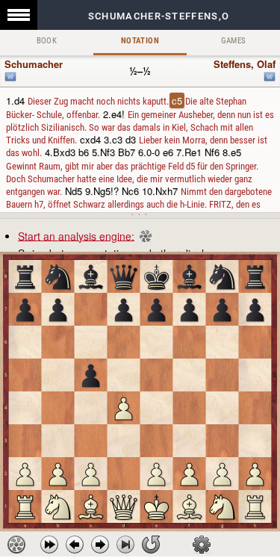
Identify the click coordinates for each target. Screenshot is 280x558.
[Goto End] (125, 545)
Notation (140, 41)
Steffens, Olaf (245, 64)
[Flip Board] (151, 545)
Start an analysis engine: (76, 235)
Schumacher (33, 64)
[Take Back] (75, 545)
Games (233, 41)
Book (47, 41)
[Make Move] (100, 545)
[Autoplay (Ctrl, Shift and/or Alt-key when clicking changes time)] (49, 545)
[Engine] (16, 545)
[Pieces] (202, 545)
